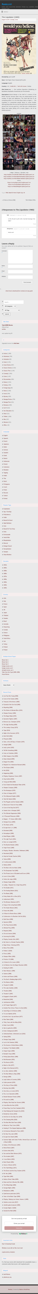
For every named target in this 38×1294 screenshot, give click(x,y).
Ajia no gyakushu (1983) (10, 1028)
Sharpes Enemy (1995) (10, 713)
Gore (5, 526)
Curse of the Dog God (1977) (11, 807)
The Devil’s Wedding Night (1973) (12, 979)
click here (16, 343)
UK (24, 192)
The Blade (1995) (8, 893)
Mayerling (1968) (8, 707)
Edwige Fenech (8, 546)
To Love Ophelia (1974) (10, 1013)
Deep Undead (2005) (9, 759)
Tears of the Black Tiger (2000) (12, 1196)
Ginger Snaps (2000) (9, 1051)
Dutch (5, 481)
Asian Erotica (7, 365)
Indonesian (6, 461)
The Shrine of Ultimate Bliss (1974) (13, 710)
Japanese (6, 444)
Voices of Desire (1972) (10, 1165)
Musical (6, 543)
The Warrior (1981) (8, 982)
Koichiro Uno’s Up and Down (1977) (13, 1016)
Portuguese (7, 484)
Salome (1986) (7, 973)
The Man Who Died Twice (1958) (12, 1122)
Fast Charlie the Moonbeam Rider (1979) (14, 784)
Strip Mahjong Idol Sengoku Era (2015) (14, 1111)
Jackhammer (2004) (9, 1002)
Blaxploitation (7, 540)
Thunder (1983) (8, 991)
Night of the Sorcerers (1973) (11, 733)
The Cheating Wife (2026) (10, 1119)
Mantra (21, 1289)
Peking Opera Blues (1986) (11, 1056)
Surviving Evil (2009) (9, 936)
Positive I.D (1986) (9, 959)
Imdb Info (13, 86)
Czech (5, 487)
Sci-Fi (5, 408)
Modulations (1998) (9, 1190)
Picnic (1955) (7, 953)
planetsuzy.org (7, 1277)
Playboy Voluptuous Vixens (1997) (13, 776)
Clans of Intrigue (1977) (10, 793)
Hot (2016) (6, 770)
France (5, 604)
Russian (6, 492)
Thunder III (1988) (8, 985)
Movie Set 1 (5, 660)
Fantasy (6, 385)
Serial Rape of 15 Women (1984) (12, 1011)
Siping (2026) (7, 1036)
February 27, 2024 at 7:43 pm (18, 215)
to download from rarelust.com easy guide (22, 291)
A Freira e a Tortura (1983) (8, 200)
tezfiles (4, 329)
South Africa (7, 638)
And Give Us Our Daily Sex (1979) (13, 1116)
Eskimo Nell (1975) (9, 1150)
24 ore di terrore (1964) (10, 933)
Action (5, 353)
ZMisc (5, 425)
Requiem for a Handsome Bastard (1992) (14, 764)
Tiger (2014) (7, 730)
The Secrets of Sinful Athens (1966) (13, 1045)
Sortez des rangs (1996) (10, 879)
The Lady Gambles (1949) (10, 988)
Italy (5, 601)
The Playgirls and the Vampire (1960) (13, 802)
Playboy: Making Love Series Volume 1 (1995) (16, 1199)
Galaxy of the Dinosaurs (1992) (12, 1145)
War (5, 419)
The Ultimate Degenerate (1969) (12, 813)
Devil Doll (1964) (8, 736)
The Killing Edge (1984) (10, 1185)
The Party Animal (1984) (10, 925)
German (6, 450)
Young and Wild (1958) (10, 782)
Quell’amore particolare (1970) (12, 1193)
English (19, 192)
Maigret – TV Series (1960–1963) (12, 819)
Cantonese (6, 467)
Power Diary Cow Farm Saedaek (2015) (14, 1108)
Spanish (6, 438)
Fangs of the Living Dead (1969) (12, 905)
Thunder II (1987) (8, 993)
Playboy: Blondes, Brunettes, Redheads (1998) (16, 850)
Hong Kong (7, 627)
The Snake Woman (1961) (11, 907)
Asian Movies (5, 674)
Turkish (6, 495)
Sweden (6, 618)
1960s (7, 192)
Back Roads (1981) (9, 1162)
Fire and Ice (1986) (9, 1099)
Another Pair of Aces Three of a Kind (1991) (15, 1008)
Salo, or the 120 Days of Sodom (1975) (14, 741)
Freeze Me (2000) (8, 910)
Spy (22, 192)
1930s (5, 588)
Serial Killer (7, 537)
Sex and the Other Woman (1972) (12, 1153)
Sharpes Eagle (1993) (9, 882)
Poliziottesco (7, 514)
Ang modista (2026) (9, 779)
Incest (5, 393)
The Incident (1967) (9, 1156)
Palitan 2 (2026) (8, 950)
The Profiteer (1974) (31, 200)
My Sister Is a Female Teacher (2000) (14, 942)
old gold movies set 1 (7, 670)
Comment (3, 251)
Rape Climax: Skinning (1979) (11, 945)
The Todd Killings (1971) (10, 1168)
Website (3, 276)
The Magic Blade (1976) (10, 716)
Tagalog (6, 472)
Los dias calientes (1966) (10, 1071)
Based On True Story (9, 529)
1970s (5, 576)
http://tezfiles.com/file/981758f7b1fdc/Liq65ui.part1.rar (19, 174)
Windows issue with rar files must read (12, 1248)
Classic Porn (7, 370)
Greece (5, 632)
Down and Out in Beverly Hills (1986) (13, 1182)
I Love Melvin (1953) (9, 1159)
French (5, 441)
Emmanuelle (7, 534)
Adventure (6, 356)
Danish (5, 458)
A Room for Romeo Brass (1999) (12, 913)
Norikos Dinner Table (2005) (11, 1179)
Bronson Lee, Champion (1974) (12, 721)
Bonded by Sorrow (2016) (10, 1114)
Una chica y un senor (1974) (11, 1091)
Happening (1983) (8, 773)
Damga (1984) (7, 1076)
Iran (5, 641)
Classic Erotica (8, 368)
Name (3, 266)
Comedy (12, 19)
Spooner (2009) (8, 922)
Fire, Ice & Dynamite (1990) (11, 1094)
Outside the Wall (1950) (10, 1210)
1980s (5, 573)
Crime (16, 19)
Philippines (6, 635)
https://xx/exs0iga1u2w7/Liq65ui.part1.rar (19, 182)
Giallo (5, 517)
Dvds (5, 531)
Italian (5, 447)
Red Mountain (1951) (9, 1059)
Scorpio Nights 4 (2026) (10, 1208)
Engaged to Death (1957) (10, 996)
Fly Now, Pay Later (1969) (10, 1134)
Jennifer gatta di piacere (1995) (12, 1205)
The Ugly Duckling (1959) (10, 724)
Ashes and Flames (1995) (10, 976)
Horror (5, 390)
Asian (5, 362)
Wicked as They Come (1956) (11, 1125)
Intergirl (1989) (7, 744)
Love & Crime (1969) (9, 876)
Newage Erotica (8, 399)
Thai (5, 478)
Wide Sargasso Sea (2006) (11, 756)
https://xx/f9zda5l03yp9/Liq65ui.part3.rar (19, 186)
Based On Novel (13, 192)
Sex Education (7, 410)
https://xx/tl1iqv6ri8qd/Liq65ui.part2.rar (19, 184)
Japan (5, 612)
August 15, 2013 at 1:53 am (21, 229)
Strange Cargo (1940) (9, 1039)
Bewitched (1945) (8, 999)
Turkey (5, 644)
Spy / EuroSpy (7, 511)
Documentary (7, 379)
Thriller (5, 416)
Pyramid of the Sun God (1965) (12, 704)
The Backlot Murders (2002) (11, 845)
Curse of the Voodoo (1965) (11, 699)
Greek (5, 455)
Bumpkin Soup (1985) (9, 1053)
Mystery (6, 396)
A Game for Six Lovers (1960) (11, 962)
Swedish (6, 452)
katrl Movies (7, 1274)
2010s (5, 565)
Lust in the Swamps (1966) (11, 1042)
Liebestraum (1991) (9, 899)
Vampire (6, 551)
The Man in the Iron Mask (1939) (12, 867)
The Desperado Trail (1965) (11, 870)
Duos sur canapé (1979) (10, 842)
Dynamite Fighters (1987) (10, 719)
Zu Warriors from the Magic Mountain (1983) (15, 965)
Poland (5, 650)
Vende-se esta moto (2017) (11, 1202)
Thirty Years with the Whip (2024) (12, 1022)
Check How (8, 291)
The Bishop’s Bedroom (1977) (11, 902)
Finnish (5, 464)
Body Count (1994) (9, 1025)
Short (5, 413)
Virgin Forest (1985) (9, 847)
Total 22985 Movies (7, 325)
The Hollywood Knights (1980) (12, 796)
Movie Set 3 (5, 664)
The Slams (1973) (8, 824)
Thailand (6, 615)
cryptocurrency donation (8, 1252)
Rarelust (7, 4)
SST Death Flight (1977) (10, 1005)
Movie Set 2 (5, 662)
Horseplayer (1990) (9, 833)
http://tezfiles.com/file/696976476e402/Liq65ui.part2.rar (19, 176)
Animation (6, 359)
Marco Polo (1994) (8, 948)
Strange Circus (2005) (9, 822)
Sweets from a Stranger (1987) (12, 810)
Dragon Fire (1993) (8, 762)
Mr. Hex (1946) (7, 1173)
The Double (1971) (8, 887)
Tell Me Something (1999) (10, 750)
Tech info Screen (22, 86)
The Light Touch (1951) (10, 839)
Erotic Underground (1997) (11, 1031)
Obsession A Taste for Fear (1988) (13, 804)
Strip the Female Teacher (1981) (12, 856)
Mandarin (6, 470)
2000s (5, 568)
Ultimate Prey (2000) (9, 928)
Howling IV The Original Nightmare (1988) (15, 1128)
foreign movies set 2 (7, 668)
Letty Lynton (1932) (9, 747)
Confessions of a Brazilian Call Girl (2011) (15, 916)
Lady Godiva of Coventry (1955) (12, 1079)
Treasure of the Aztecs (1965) (11, 701)
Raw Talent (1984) (8, 1019)
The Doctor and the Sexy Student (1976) (14, 1170)
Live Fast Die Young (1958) (11, 696)
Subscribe (19, 1228)
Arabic (5, 475)
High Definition (7, 523)
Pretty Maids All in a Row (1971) (12, 896)
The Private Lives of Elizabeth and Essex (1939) (17, 873)
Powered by (14, 1233)
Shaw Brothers (7, 554)
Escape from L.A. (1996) (10, 827)
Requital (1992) (8, 930)
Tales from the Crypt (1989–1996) (11, 672)
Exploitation (7, 509)
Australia (6, 624)
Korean (5, 498)
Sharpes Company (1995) (10, 787)
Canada (6, 629)
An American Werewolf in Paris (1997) (14, 1131)
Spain (5, 607)
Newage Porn (7, 402)
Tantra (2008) (7, 859)
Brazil (5, 621)
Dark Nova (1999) (8, 919)
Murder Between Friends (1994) (12, 1096)
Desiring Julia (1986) (9, 1088)
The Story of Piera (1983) (10, 1085)
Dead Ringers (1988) (9, 836)
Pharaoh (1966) (8, 739)
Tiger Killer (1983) (8, 1176)
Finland (5, 647)
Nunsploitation (7, 549)
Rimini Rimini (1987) (9, 1147)
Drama (5, 382)
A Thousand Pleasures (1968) (11, 816)
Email (3, 271)
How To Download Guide (8, 1244)
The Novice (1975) (8, 1062)
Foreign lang (7, 388)
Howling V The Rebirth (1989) (11, 1048)
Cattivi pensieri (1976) (9, 1082)
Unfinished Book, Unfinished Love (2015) (14, 1033)
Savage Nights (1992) (9, 1188)
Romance (6, 405)
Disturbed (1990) (8, 830)
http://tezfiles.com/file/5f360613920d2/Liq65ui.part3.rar (19, 178)
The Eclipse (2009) (9, 767)
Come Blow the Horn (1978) (11, 1105)
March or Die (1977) (9, 1065)
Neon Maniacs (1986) (9, 970)
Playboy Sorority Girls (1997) (11, 939)
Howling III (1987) (8, 968)
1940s (5, 585)
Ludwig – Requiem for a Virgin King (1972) (15, 885)
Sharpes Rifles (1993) (9, 956)
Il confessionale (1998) (10, 862)
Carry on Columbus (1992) (11, 753)
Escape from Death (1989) (11, 1136)
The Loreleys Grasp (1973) (11, 727)
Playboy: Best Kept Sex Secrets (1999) (14, 1102)
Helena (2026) (7, 865)
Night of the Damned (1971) (11, 1068)
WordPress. (27, 1289)
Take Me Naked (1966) (10, 799)
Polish (5, 490)
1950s (5, 582)
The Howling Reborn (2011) (11, 890)
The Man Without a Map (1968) (12, 1074)
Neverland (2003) (8, 853)
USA (5, 598)
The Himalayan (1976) (9, 790)
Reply (34, 224)
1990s (5, 570)
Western (6, 422)
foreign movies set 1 (7, 666)
